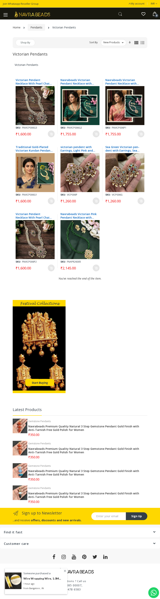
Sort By (93, 42)
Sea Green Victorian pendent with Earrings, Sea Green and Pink (122, 148)
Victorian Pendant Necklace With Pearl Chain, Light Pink (34, 215)
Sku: (18, 127)
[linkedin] (105, 556)
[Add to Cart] (51, 134)
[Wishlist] (143, 14)
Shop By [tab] (25, 42)
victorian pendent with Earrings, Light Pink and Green (76, 148)
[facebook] (54, 556)
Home (16, 27)
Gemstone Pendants (39, 421)
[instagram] (63, 556)
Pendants (36, 27)
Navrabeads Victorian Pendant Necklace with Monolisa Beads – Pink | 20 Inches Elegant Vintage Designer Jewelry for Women (123, 81)
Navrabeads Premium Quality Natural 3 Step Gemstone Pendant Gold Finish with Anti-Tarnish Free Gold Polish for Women (83, 428)
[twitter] (94, 556)
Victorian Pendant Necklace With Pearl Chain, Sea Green (34, 81)
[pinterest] (84, 556)
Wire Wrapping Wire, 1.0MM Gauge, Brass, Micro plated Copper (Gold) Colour (42, 578)
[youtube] (74, 556)
